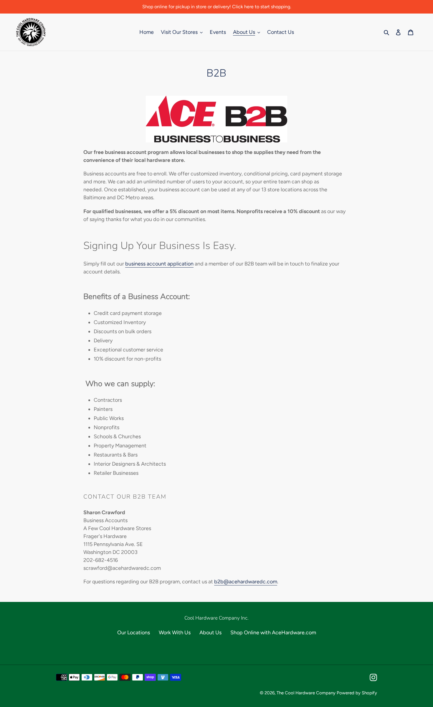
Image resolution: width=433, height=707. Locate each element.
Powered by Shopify (357, 693)
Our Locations (133, 632)
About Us (210, 632)
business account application (159, 263)
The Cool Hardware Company (306, 693)
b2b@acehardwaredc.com (245, 581)
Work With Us (175, 632)
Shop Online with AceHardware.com (273, 632)
